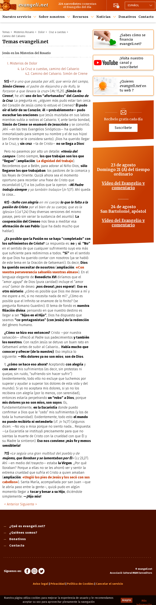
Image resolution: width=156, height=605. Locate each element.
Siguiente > (28, 504)
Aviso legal (40, 583)
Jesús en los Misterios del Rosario (26, 53)
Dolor (41, 32)
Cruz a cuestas (57, 32)
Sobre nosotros (52, 17)
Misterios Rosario (24, 32)
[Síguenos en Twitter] (41, 571)
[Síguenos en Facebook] (27, 571)
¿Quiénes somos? (23, 532)
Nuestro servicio (16, 17)
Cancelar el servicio (109, 583)
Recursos (80, 17)
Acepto (126, 600)
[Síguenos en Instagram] (34, 571)
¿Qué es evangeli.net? (27, 526)
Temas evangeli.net (25, 42)
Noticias (103, 17)
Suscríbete (123, 128)
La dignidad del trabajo (55, 161)
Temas (6, 32)
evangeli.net (33, 5)
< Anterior (11, 504)
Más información (144, 601)
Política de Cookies (80, 583)
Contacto (146, 17)
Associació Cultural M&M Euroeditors (131, 573)
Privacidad (57, 583)
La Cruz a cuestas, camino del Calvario (50, 69)
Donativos (127, 17)
